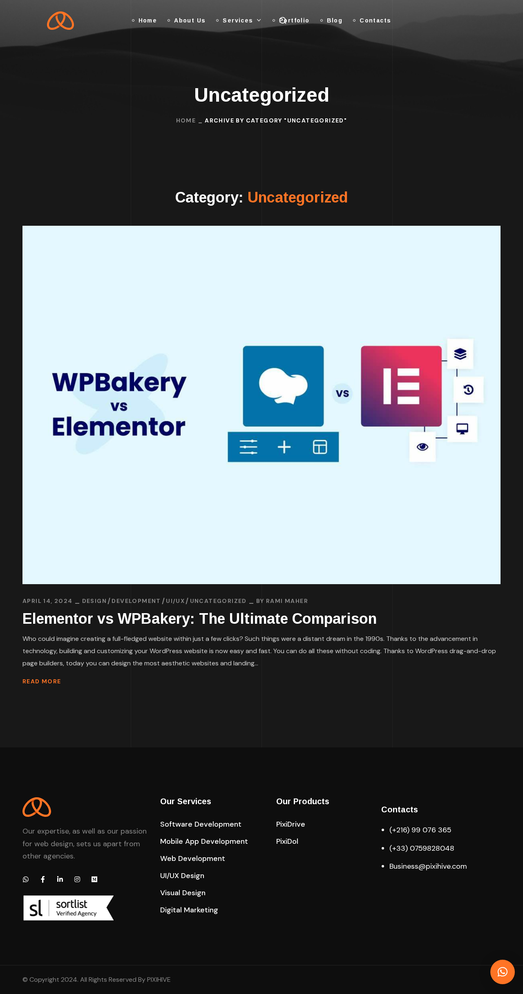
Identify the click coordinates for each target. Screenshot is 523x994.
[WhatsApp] (25, 879)
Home (186, 120)
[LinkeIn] (60, 879)
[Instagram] (77, 879)
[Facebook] (42, 879)
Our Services (185, 801)
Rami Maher (287, 601)
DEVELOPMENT (136, 601)
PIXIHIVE (159, 979)
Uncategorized (218, 601)
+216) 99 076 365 (421, 830)
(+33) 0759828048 (421, 848)
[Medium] (94, 879)
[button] (200, 824)
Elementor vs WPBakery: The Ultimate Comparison (199, 618)
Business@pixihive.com (428, 866)
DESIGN (94, 601)
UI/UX (175, 601)
